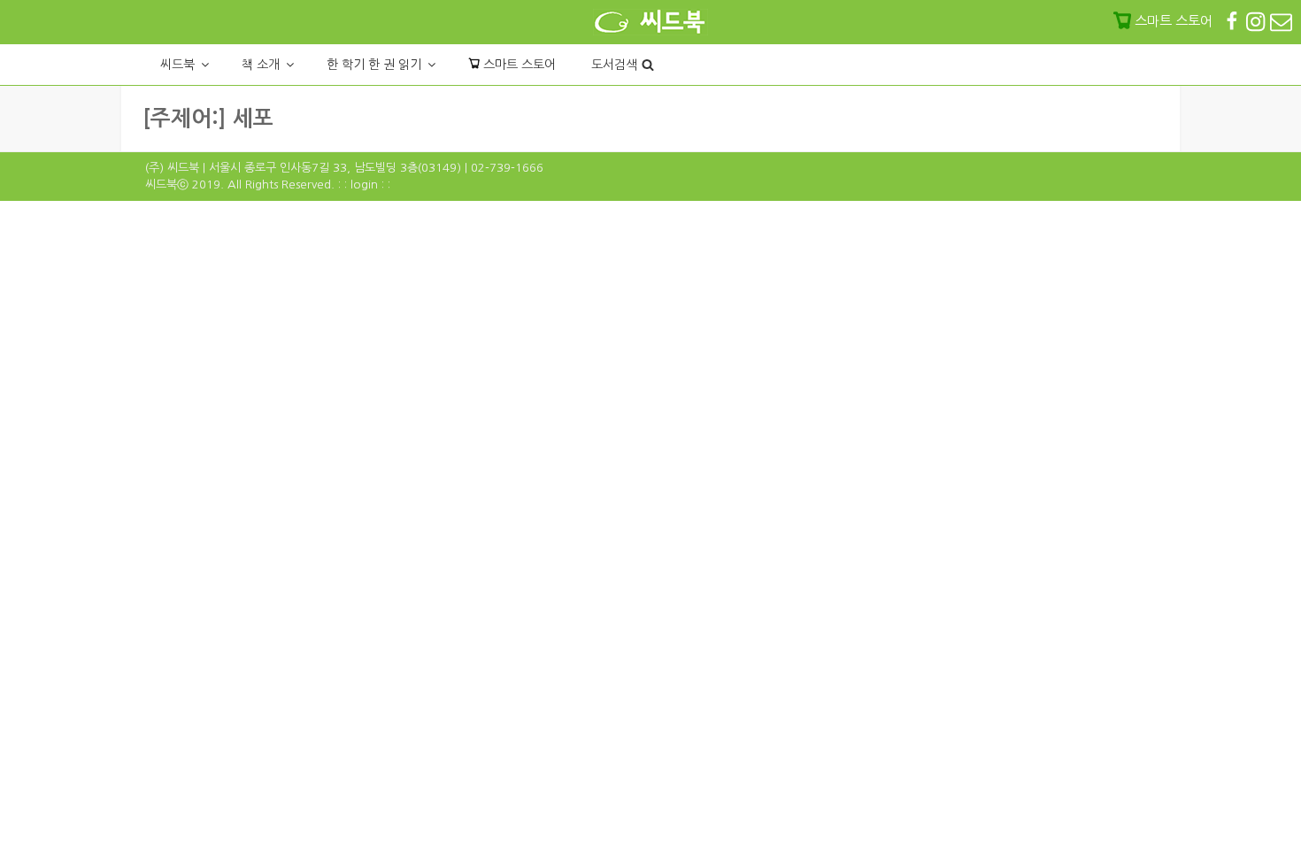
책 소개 (261, 64)
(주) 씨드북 (172, 167)
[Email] (1281, 20)
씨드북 (177, 64)
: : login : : (364, 184)
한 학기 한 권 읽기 (374, 64)
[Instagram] (1257, 20)
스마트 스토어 (518, 64)
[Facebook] (1233, 20)
